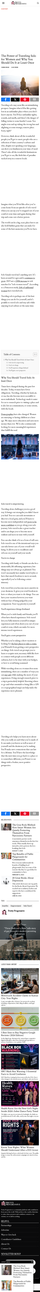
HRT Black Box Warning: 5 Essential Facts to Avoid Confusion (18, 1073)
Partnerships (6, 1225)
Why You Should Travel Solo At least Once (19, 360)
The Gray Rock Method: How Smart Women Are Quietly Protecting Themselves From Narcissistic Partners (24, 830)
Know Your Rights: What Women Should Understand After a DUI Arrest (19, 1148)
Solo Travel (28, 906)
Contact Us (6, 1248)
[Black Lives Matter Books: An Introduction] (20, 950)
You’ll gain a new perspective (17, 370)
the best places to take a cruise (23, 643)
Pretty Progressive (16, 910)
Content (4, 9)
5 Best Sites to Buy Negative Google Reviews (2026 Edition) (18, 1034)
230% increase (21, 281)
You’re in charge (13, 365)
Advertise (5, 1230)
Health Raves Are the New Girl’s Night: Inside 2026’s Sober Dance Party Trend (19, 1110)
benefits (5, 906)
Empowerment (16, 906)
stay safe (7, 674)
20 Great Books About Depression (23, 879)
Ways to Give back (8, 1234)
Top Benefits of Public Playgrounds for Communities (22, 857)
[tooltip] (5, 100)
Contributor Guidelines (11, 1239)
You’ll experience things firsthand (18, 368)
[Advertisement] (20, 32)
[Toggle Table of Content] (33, 354)
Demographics (7, 414)
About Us (5, 1244)
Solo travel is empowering (16, 363)
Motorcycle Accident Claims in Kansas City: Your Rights (19, 997)
